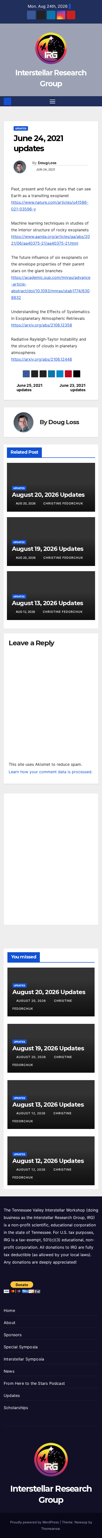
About (9, 1322)
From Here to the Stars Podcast (34, 1383)
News (9, 1371)
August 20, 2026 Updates (48, 494)
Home (9, 1310)
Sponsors (13, 1334)
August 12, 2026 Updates (47, 1160)
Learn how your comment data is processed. (50, 771)
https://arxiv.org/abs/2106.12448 (41, 359)
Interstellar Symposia (24, 1359)
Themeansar (50, 1529)
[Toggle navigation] (52, 101)
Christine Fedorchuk (63, 503)
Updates (20, 128)
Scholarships (16, 1407)
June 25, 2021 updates (30, 387)
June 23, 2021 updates (72, 387)
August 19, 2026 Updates (47, 548)
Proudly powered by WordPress (35, 1522)
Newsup (81, 1522)
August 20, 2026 (31, 1001)
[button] (95, 101)
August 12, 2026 (31, 1113)
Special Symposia (21, 1346)
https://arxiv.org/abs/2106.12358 (41, 325)
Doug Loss (47, 163)
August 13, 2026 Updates (47, 603)
